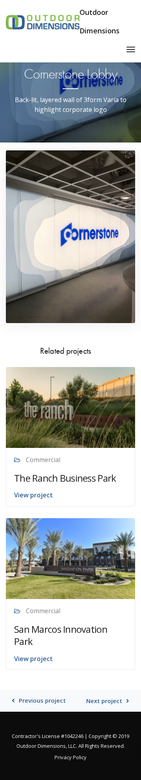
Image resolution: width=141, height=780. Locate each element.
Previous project (42, 700)
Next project (104, 701)
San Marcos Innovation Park (60, 635)
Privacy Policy (70, 757)
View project (33, 495)
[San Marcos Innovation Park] (70, 558)
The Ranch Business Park (65, 477)
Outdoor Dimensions (99, 21)
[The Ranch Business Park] (70, 406)
